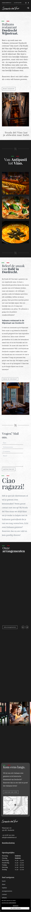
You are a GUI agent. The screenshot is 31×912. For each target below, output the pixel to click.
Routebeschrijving (8, 843)
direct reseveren (8, 88)
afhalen (4, 898)
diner (3, 884)
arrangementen (7, 891)
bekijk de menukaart (10, 379)
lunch (4, 881)
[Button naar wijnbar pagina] (15, 183)
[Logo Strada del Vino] (9, 821)
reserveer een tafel (10, 792)
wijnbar (4, 888)
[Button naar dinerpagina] (15, 232)
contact (4, 894)
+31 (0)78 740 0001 (17, 2)
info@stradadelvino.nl (6, 2)
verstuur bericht (8, 469)
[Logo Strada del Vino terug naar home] (10, 8)
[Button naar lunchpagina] (15, 207)
